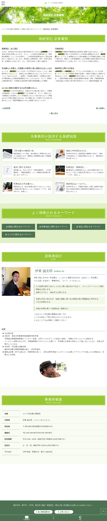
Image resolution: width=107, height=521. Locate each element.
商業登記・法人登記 (10, 49)
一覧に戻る (53, 113)
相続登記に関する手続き (64, 68)
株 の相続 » (100, 108)
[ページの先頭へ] (103, 511)
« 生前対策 (6, 108)
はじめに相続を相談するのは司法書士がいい (19, 88)
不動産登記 (59, 49)
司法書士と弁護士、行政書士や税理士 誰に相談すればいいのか (27, 68)
